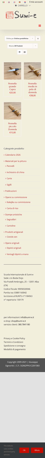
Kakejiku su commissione (18, 202)
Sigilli (9, 184)
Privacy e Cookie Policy (14, 338)
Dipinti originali (14, 248)
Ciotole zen (12, 236)
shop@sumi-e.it (18, 321)
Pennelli (10, 166)
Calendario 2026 (12, 154)
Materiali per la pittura (15, 161)
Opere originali (12, 243)
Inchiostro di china (15, 172)
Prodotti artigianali (14, 232)
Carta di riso (12, 208)
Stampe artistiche (13, 214)
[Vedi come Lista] (24, 52)
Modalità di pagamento (15, 349)
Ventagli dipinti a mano (17, 254)
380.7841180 (24, 324)
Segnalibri (11, 219)
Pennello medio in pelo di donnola (32, 88)
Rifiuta (37, 450)
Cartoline (11, 225)
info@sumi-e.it (27, 317)
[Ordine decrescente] (38, 38)
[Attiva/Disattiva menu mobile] (40, 23)
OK (24, 450)
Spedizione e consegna (14, 345)
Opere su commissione (16, 197)
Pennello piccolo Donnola (12, 126)
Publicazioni (11, 191)
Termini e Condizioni (13, 342)
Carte (9, 178)
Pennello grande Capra (12, 86)
